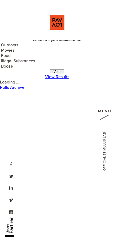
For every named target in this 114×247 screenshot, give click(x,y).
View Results (57, 77)
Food (6, 55)
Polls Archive (12, 87)
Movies (7, 50)
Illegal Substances (18, 61)
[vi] (11, 200)
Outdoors (9, 45)
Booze (7, 66)
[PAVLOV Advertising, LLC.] (57, 22)
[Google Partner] (10, 224)
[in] (11, 188)
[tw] (11, 176)
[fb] (11, 164)
